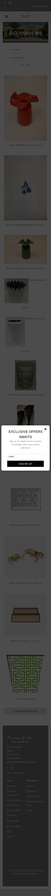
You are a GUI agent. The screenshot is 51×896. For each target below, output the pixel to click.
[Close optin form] (46, 429)
